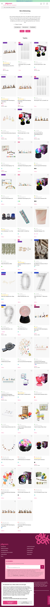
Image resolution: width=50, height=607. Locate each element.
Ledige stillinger (4, 554)
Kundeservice (3, 546)
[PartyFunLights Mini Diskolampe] (34, 168)
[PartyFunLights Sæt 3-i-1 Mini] (18, 135)
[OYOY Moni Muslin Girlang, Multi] (1, 462)
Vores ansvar (29, 554)
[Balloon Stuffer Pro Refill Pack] (18, 233)
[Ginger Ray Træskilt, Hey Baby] (2, 299)
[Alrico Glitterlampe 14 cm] (18, 331)
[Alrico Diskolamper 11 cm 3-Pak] (1, 233)
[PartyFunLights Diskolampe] (34, 462)
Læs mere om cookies (7, 597)
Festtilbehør (32, 27)
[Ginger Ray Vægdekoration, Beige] (1, 299)
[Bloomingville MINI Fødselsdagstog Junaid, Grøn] (18, 527)
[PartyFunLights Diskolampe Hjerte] (34, 397)
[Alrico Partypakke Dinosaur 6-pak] (34, 495)
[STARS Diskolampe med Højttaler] (18, 462)
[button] (2, 3)
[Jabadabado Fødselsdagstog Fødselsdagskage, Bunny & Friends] (34, 364)
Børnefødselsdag (27, 13)
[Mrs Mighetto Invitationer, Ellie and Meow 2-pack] (34, 266)
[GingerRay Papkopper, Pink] (34, 233)
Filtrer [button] (22, 31)
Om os (2, 556)
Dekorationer (25, 27)
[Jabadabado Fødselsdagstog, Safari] (18, 168)
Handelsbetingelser (4, 550)
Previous (1, 56)
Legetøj (21, 13)
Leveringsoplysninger (31, 546)
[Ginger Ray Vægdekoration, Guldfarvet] (37, 233)
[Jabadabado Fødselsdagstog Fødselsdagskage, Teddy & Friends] (35, 364)
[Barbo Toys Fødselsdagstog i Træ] (1, 168)
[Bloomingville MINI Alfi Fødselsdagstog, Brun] (34, 135)
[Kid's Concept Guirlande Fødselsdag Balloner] (1, 495)
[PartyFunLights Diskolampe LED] (18, 495)
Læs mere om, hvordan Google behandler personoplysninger (15, 598)
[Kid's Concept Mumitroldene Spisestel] (1, 135)
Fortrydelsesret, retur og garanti (7, 552)
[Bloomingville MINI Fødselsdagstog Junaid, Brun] (1, 103)
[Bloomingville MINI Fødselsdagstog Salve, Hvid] (34, 331)
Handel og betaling (30, 548)
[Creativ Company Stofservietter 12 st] (1, 429)
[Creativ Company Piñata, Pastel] (34, 429)
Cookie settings (30, 552)
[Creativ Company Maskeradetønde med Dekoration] (18, 429)
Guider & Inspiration (4, 548)
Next (49, 56)
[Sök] (2, 7)
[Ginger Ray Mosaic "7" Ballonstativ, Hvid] (19, 299)
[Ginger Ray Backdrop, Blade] (1, 266)
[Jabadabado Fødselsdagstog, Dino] (19, 168)
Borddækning (17, 27)
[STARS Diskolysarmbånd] (1, 364)
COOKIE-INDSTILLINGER (25, 603)
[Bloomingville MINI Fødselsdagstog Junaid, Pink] (2, 103)
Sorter (28, 31)
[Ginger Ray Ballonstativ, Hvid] (35, 233)
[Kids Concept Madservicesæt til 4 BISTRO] (18, 266)
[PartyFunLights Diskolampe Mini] (35, 168)
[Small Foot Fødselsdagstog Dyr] (1, 201)
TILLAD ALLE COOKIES (10, 603)
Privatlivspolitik (29, 550)
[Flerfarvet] (34, 67)
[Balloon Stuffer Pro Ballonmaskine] (18, 397)
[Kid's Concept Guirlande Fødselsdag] (18, 364)
